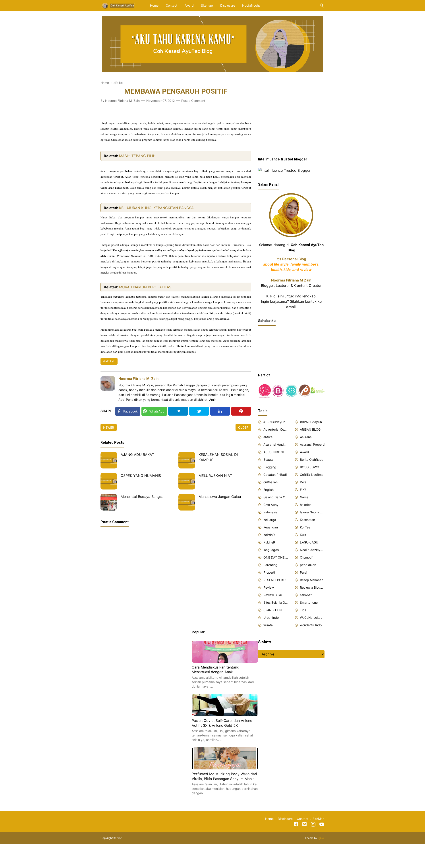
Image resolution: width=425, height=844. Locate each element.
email (291, 306)
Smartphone (309, 602)
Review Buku (272, 595)
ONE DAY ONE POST (275, 557)
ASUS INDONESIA (275, 452)
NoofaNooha (251, 5)
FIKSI (303, 489)
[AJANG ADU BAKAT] (108, 460)
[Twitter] (199, 411)
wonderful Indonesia (312, 625)
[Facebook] (296, 825)
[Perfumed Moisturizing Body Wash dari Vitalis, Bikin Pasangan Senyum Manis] (225, 768)
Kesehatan (307, 520)
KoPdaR (269, 535)
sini (281, 296)
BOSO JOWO (309, 467)
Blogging (269, 467)
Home (154, 5)
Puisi (303, 572)
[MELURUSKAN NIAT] (186, 481)
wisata (268, 625)
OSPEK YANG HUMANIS (141, 475)
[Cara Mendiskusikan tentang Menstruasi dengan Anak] (225, 661)
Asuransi (306, 437)
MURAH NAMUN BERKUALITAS (145, 287)
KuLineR (269, 542)
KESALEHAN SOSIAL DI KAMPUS (218, 457)
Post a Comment (193, 100)
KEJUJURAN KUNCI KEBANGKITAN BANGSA (156, 208)
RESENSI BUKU (274, 580)
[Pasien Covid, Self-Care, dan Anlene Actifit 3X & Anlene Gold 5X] (225, 715)
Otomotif (306, 557)
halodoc (305, 505)
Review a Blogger (312, 587)
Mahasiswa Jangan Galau (220, 496)
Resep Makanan (311, 580)
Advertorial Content (275, 429)
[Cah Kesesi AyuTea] (118, 5)
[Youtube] (322, 825)
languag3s (271, 550)
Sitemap (207, 5)
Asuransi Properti (312, 444)
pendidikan (308, 565)
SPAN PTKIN (272, 610)
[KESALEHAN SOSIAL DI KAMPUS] (186, 460)
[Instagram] (313, 825)
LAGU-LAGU (309, 542)
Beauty (268, 459)
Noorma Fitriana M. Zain (138, 379)
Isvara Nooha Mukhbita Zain (312, 512)
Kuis (303, 535)
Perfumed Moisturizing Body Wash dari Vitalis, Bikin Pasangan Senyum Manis (224, 776)
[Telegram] (178, 411)
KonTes (305, 527)
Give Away (270, 505)
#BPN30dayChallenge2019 (312, 422)
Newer (108, 427)
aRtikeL (110, 361)
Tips (303, 610)
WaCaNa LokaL (311, 617)
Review (268, 587)
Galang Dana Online (275, 497)
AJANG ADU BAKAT (137, 454)
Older (243, 427)
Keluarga (269, 520)
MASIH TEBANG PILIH (137, 156)
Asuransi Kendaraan (275, 444)
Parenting (270, 565)
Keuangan (270, 527)
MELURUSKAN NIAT (215, 475)
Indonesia (270, 512)
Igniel (321, 838)
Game (304, 497)
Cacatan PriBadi (275, 474)
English (268, 489)
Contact (171, 5)
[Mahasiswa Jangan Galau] (186, 502)
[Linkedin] (220, 411)
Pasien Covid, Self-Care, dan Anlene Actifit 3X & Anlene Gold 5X (222, 723)
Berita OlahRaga (311, 459)
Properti (269, 572)
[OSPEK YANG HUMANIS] (108, 481)
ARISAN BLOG (310, 429)
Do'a (303, 482)
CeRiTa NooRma (311, 474)
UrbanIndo (271, 617)
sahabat (306, 595)
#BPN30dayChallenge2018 (275, 422)
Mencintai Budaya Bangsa (142, 496)
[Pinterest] (241, 411)
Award (189, 5)
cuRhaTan (270, 482)
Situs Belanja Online (275, 602)
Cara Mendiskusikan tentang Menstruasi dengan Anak (215, 669)
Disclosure (227, 5)
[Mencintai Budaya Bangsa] (108, 502)
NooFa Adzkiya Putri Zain (312, 550)
